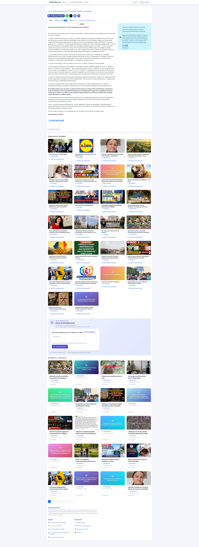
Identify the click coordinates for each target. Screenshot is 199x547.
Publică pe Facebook (57, 16)
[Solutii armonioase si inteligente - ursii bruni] (139, 176)
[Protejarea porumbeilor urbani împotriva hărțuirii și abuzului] (86, 304)
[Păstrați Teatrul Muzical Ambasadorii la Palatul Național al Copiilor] (139, 253)
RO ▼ (65, 2)
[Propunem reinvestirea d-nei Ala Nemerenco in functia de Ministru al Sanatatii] (86, 176)
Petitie (51, 20)
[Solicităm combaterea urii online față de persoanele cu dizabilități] (112, 151)
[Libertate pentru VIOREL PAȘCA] (60, 150)
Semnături (62, 20)
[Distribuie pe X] (71, 15)
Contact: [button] (86, 2)
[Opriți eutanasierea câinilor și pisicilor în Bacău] (86, 253)
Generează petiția (61, 346)
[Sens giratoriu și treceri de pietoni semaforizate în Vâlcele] (139, 278)
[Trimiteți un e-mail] (74, 15)
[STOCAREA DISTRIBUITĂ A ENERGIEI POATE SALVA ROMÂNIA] (112, 202)
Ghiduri (50, 520)
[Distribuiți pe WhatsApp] (67, 15)
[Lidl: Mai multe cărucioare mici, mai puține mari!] (86, 151)
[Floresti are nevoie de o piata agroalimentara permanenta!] (112, 253)
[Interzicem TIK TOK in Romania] (112, 277)
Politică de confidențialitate (87, 20)
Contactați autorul (54, 129)
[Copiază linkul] (78, 15)
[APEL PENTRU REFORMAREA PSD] (86, 201)
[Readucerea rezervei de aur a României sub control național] (60, 253)
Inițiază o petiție (144, 2)
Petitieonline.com (55, 2)
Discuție (73, 20)
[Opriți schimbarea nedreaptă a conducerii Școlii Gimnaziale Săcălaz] (60, 227)
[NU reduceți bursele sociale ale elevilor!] (112, 227)
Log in (135, 2)
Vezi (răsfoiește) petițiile (75, 2)
